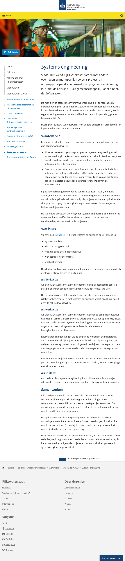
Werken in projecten (16, 141)
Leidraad (59, 234)
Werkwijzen (13, 87)
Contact (5, 509)
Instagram (10, 544)
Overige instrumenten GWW (20, 136)
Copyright (69, 493)
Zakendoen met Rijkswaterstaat (15, 79)
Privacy (67, 503)
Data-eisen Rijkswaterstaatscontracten (19, 120)
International (8, 503)
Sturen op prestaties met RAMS (21, 157)
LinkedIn (9, 533)
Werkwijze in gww (71, 468)
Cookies (68, 498)
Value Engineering (15, 146)
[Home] (3, 468)
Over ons (6, 487)
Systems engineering (17, 152)
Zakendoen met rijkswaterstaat (32, 468)
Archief (67, 509)
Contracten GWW (15, 113)
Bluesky (9, 550)
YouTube (9, 539)
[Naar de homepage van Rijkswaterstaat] (62, 6)
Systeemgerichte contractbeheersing (16, 129)
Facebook (9, 528)
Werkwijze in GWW (17, 93)
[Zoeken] (121, 15)
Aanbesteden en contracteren (20, 99)
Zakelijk (11, 72)
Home (10, 66)
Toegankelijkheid (72, 487)
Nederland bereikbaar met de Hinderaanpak (20, 106)
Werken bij (15, 493)
